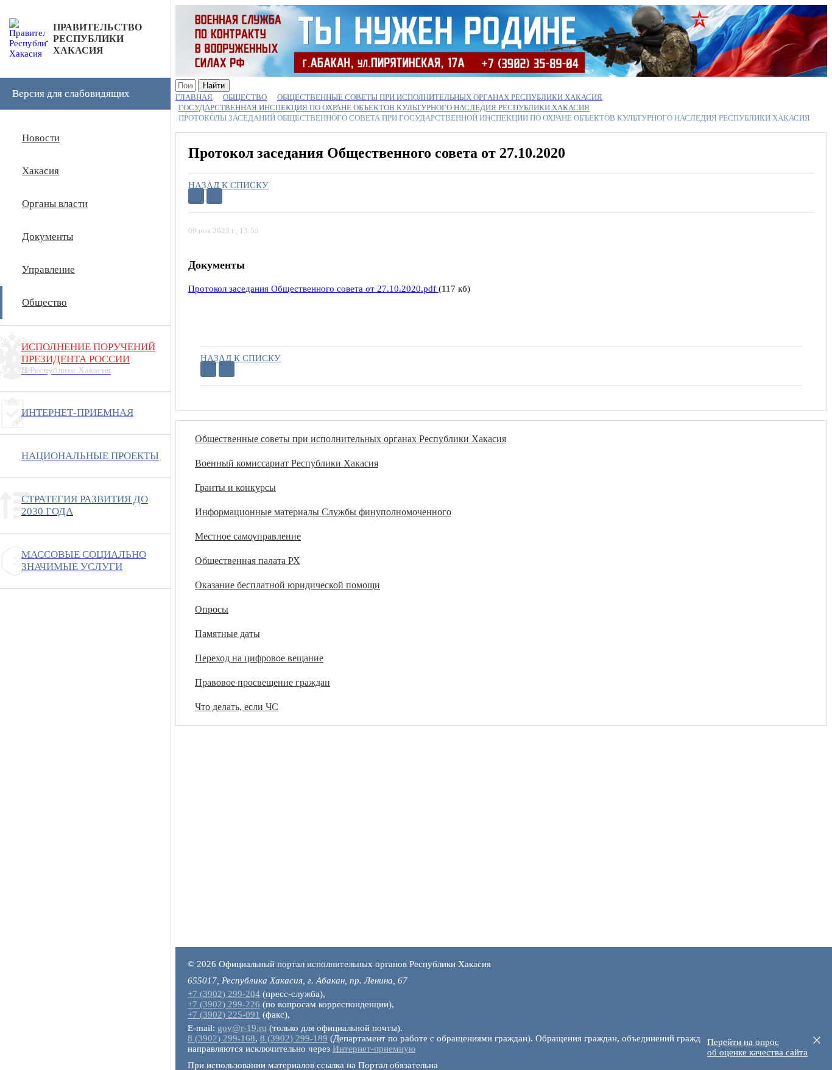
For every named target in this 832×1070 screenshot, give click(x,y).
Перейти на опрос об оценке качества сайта (757, 1047)
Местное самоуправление (248, 536)
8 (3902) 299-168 (221, 1038)
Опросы (211, 609)
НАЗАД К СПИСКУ (228, 185)
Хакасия (40, 171)
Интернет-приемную (374, 1049)
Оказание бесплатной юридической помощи (287, 585)
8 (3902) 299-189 (294, 1038)
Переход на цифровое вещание (259, 658)
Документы (47, 236)
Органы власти (55, 203)
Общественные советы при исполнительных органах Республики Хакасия (350, 439)
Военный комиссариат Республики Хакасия (286, 463)
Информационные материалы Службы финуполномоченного (323, 512)
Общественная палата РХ (247, 560)
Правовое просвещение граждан (262, 682)
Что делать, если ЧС (236, 707)
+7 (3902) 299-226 (224, 1004)
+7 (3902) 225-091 (224, 1014)
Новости (41, 138)
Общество (44, 302)
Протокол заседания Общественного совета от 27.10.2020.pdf (313, 289)
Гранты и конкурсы (235, 487)
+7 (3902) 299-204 (224, 994)
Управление (48, 269)
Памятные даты (227, 633)
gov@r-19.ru (242, 1028)
